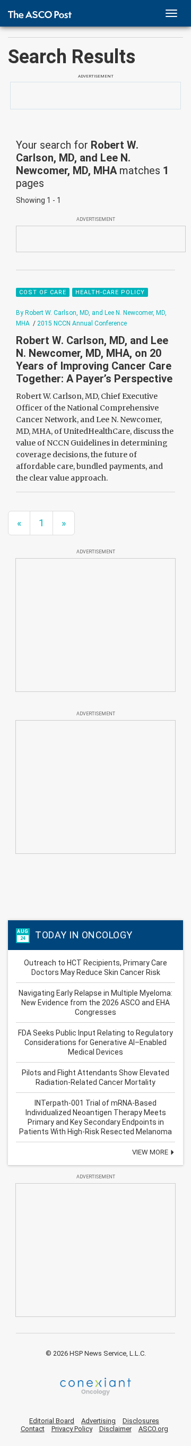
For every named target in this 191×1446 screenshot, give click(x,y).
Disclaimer (115, 1429)
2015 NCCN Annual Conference (82, 323)
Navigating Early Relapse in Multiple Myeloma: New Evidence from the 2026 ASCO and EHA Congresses (95, 1002)
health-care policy (110, 292)
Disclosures (141, 1421)
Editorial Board (51, 1421)
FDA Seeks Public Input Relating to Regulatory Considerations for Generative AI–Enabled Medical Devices (95, 1042)
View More (151, 1152)
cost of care (42, 292)
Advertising (98, 1421)
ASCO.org (153, 1429)
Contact (33, 1429)
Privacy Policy (71, 1429)
